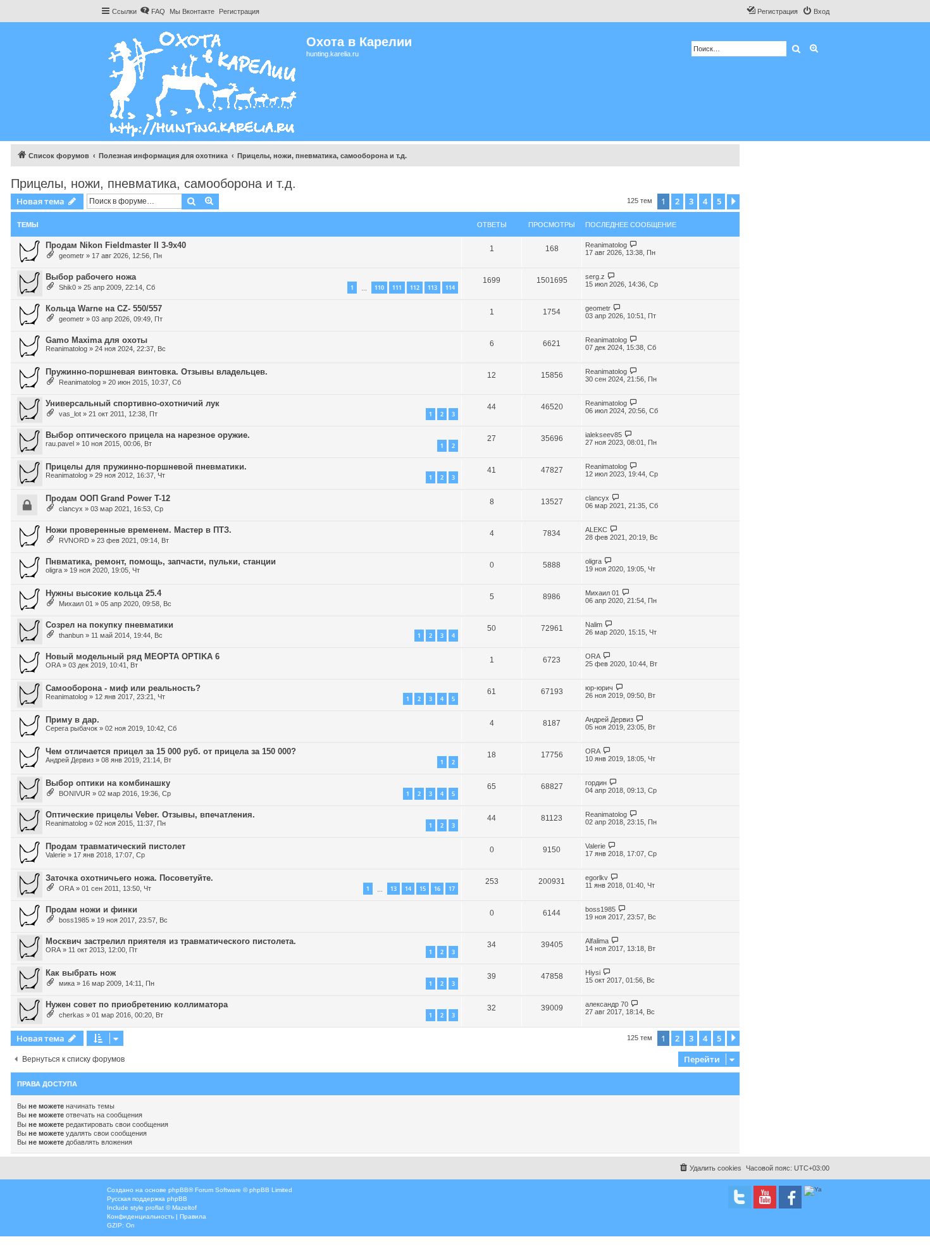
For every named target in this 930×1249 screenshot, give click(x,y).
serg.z (595, 276)
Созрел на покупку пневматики (109, 625)
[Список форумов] (203, 81)
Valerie (56, 855)
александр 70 (606, 1004)
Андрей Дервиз (609, 719)
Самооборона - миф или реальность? (123, 688)
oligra (54, 570)
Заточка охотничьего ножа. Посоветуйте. (129, 878)
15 (422, 889)
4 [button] (705, 201)
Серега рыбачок (71, 728)
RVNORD (74, 540)
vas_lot (70, 414)
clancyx (71, 509)
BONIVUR (74, 793)
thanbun (71, 635)
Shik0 (67, 287)
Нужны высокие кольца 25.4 (103, 593)
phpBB (178, 1189)
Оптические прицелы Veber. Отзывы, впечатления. (150, 814)
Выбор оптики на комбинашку (108, 783)
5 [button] (719, 201)
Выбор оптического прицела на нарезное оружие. (148, 435)
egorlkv (596, 877)
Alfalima (597, 941)
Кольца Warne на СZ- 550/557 (104, 308)
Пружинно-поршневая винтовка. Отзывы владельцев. (157, 371)
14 (408, 889)
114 (450, 287)
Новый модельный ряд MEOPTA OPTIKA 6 (133, 656)
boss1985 (74, 920)
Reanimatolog (606, 245)
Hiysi (592, 972)
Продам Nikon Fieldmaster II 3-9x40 (116, 245)
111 (397, 287)
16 (437, 889)
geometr (71, 255)
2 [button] (677, 201)
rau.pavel (60, 443)
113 (432, 287)
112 (414, 287)
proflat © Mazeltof (171, 1207)
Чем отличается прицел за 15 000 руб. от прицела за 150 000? (171, 751)
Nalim (593, 624)
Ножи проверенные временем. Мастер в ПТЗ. (139, 530)
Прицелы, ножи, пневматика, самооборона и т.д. (153, 183)
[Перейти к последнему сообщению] (633, 244)
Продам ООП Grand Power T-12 (108, 498)
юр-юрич (599, 688)
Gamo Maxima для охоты (96, 340)
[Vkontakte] (739, 1197)
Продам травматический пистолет (115, 846)
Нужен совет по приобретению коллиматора (137, 1004)
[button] (733, 201)
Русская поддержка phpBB (147, 1198)
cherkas (71, 1015)
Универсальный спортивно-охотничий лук (133, 403)
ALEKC (596, 529)
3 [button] (691, 201)
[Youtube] (764, 1197)
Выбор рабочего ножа (91, 277)
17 (452, 889)
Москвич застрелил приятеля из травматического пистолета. (171, 941)
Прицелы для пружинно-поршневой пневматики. (146, 466)
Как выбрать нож (81, 973)
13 (393, 889)
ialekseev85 (603, 434)
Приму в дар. (72, 719)
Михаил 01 (76, 603)
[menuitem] (152, 11)
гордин (596, 782)
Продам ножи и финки (91, 909)
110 (379, 287)
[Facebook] (790, 1197)
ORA (53, 665)
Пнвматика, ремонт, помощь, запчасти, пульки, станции (161, 561)
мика (67, 983)
